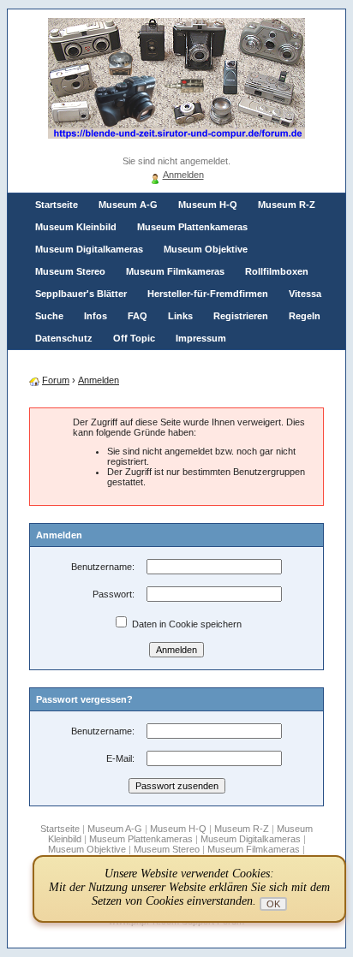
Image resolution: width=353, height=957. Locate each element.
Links (180, 316)
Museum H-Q (207, 204)
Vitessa (305, 293)
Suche (49, 316)
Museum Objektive (206, 249)
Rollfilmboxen (276, 271)
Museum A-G (128, 204)
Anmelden (183, 174)
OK (273, 904)
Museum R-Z (286, 204)
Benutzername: (103, 567)
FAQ (137, 316)
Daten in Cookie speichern (185, 624)
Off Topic (134, 338)
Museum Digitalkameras (89, 249)
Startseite (56, 204)
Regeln (304, 316)
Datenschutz (64, 338)
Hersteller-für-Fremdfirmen (207, 293)
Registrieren (240, 316)
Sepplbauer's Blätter (81, 293)
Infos (95, 316)
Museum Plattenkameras (192, 227)
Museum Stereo (70, 271)
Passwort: (114, 594)
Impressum (201, 338)
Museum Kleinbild (76, 227)
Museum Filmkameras (175, 271)
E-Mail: (120, 758)
